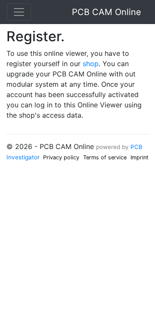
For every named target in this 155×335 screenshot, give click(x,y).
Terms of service (105, 157)
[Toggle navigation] (19, 12)
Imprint (139, 157)
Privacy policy (61, 157)
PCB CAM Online (106, 12)
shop (91, 63)
